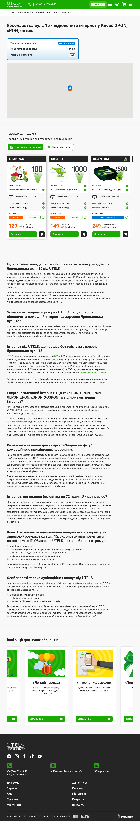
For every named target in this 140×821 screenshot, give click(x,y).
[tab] (25, 147)
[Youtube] (39, 756)
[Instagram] (16, 756)
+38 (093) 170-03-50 (46, 4)
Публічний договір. (60, 816)
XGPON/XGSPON (108, 217)
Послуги (77, 788)
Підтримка (79, 793)
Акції (10, 793)
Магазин (12, 799)
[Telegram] (9, 756)
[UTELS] (14, 4)
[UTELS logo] (16, 746)
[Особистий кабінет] (117, 4)
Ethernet (32, 217)
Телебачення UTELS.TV (25, 197)
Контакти (78, 805)
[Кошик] (124, 4)
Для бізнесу (79, 782)
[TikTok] (32, 756)
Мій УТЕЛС (14, 805)
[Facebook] (24, 756)
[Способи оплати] (110, 4)
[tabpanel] (70, 197)
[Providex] (125, 816)
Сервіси (12, 788)
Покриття (78, 799)
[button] (30, 4)
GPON (15, 217)
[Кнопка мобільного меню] (130, 4)
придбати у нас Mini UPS (93, 372)
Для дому (13, 782)
